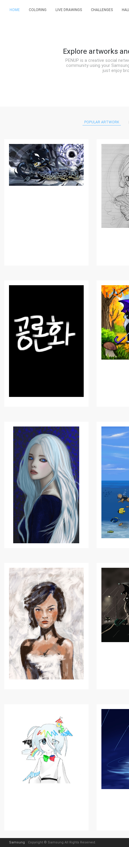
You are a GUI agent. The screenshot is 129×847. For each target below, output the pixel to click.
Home (15, 10)
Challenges (102, 10)
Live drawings (69, 10)
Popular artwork (101, 122)
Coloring (37, 10)
